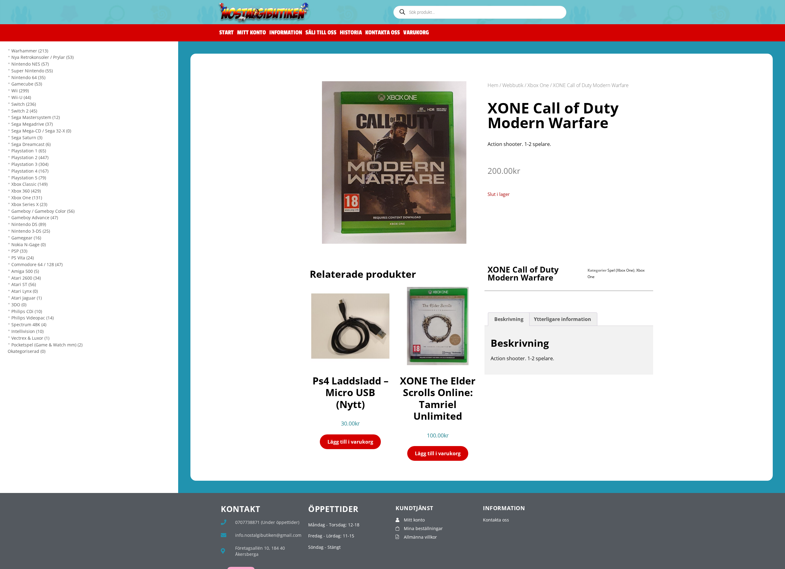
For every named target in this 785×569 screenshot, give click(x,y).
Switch (23, 104)
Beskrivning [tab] (508, 319)
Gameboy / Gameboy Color (43, 211)
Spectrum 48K (28, 324)
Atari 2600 (26, 278)
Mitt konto (251, 32)
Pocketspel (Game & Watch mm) (46, 345)
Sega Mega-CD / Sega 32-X (41, 131)
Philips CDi (26, 311)
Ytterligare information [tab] (562, 319)
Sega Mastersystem (35, 117)
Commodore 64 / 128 (37, 264)
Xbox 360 (26, 191)
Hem (493, 85)
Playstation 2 (29, 157)
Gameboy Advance (34, 217)
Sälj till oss (320, 32)
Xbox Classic (29, 184)
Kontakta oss (382, 32)
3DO (18, 304)
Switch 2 (24, 111)
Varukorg (416, 32)
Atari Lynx (24, 291)
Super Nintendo (32, 71)
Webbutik (512, 85)
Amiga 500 (25, 271)
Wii (20, 91)
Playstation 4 (29, 171)
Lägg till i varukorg (350, 441)
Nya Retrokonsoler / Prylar (42, 57)
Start (226, 32)
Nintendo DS (28, 224)
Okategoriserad (26, 351)
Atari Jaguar (26, 298)
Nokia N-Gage (28, 244)
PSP (19, 251)
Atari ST (23, 284)
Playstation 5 (28, 178)
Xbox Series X (29, 204)
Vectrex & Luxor (30, 338)
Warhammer (29, 51)
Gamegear (26, 238)
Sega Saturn (26, 137)
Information (285, 32)
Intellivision (27, 331)
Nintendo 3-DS (30, 231)
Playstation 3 (29, 164)
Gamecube (26, 84)
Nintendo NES (30, 64)
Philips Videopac (32, 318)
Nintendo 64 (28, 77)
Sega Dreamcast (31, 144)
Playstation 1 (28, 151)
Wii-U (21, 97)
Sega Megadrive (32, 124)
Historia (351, 32)
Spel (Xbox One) (620, 270)
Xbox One (26, 197)
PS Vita (22, 258)
